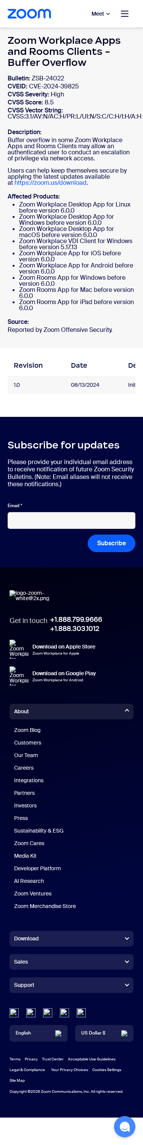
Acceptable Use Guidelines (92, 1059)
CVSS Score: (26, 102)
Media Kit (25, 855)
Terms (15, 1059)
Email (15, 505)
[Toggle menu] (124, 13)
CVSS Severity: (29, 94)
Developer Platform (37, 868)
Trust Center (53, 1059)
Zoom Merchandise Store (45, 906)
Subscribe (111, 543)
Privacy (31, 1059)
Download (26, 938)
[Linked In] (14, 1012)
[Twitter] (30, 1012)
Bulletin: (20, 78)
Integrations (28, 780)
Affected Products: (34, 197)
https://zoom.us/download (50, 183)
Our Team (26, 755)
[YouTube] (47, 1012)
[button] (124, 1126)
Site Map (17, 1080)
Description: (25, 132)
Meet (98, 13)
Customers (27, 742)
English (23, 1033)
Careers (24, 767)
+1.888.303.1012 (74, 628)
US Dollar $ (93, 1033)
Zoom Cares (29, 843)
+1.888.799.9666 (76, 619)
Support (24, 986)
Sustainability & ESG (39, 830)
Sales (21, 961)
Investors (25, 805)
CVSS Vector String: (35, 110)
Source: (18, 322)
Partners (24, 792)
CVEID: (18, 86)
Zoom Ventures (32, 893)
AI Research (29, 881)
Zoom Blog (27, 730)
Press (21, 818)
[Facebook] (64, 1012)
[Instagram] (81, 1012)
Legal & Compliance (27, 1069)
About (21, 711)
